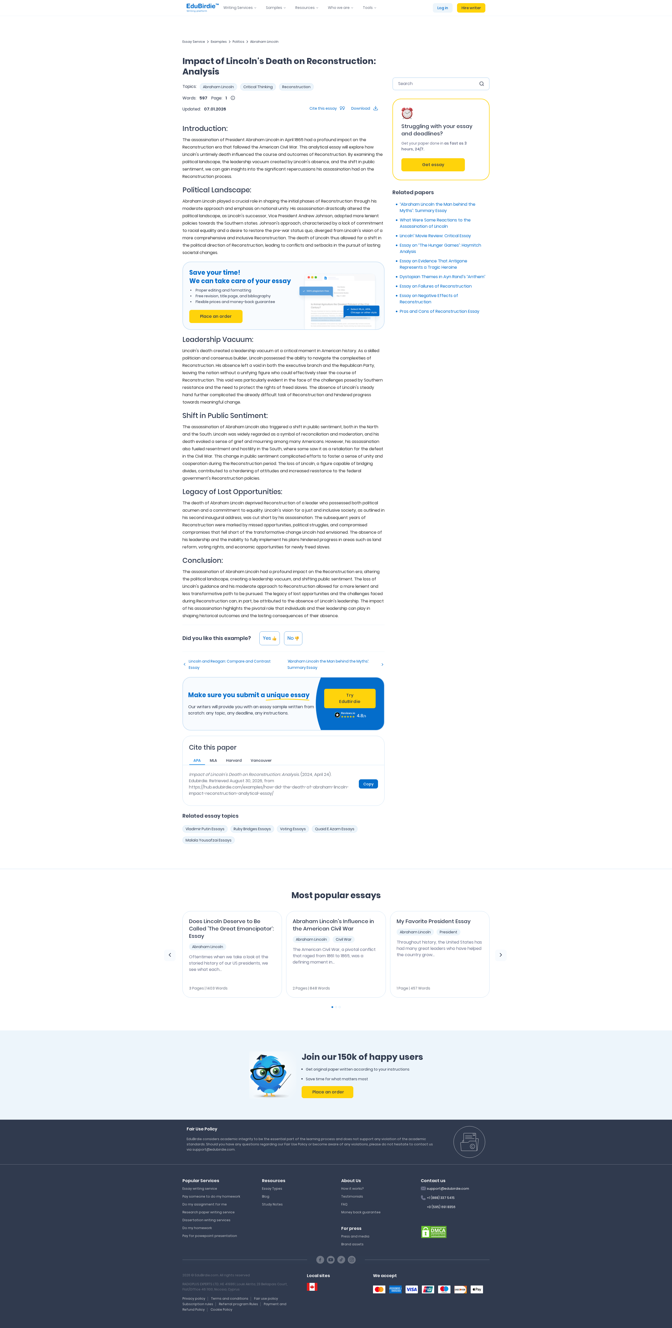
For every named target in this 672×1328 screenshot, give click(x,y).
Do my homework (197, 1228)
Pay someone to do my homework (211, 1196)
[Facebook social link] (320, 1260)
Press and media (355, 1236)
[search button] (481, 83)
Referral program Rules (238, 1304)
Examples (219, 41)
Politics (238, 41)
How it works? (352, 1188)
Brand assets (352, 1244)
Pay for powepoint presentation (209, 1236)
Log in (442, 7)
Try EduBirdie (350, 698)
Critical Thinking (258, 86)
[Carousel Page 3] (340, 1007)
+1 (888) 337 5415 (441, 1197)
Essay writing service (199, 1188)
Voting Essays (293, 829)
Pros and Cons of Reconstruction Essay (439, 311)
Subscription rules (197, 1304)
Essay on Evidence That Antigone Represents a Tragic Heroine (433, 264)
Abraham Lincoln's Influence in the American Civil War (333, 925)
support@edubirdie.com (448, 1188)
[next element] (501, 955)
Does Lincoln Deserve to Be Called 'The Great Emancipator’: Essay (231, 929)
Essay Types (272, 1188)
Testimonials (352, 1196)
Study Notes (272, 1204)
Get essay (433, 165)
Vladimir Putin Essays (205, 829)
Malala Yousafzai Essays (209, 840)
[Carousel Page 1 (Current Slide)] (332, 1007)
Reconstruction (296, 86)
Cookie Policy (221, 1309)
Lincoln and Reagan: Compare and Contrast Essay (230, 664)
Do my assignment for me (204, 1204)
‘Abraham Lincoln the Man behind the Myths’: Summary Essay (328, 664)
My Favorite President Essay (434, 921)
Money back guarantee (361, 1212)
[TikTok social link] (341, 1260)
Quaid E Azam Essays (334, 829)
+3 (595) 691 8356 (441, 1207)
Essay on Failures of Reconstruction (436, 286)
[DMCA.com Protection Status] (434, 1231)
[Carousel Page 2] (336, 1007)
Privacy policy (193, 1298)
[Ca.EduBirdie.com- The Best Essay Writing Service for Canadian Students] (312, 1287)
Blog (265, 1196)
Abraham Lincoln (264, 41)
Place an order (216, 316)
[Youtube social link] (331, 1260)
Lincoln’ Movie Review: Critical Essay (435, 236)
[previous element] (170, 955)
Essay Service (193, 41)
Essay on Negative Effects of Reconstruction (429, 299)
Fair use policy (266, 1298)
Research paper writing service (208, 1212)
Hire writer (471, 7)
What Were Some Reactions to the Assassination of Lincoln (435, 223)
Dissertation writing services (206, 1220)
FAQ (344, 1204)
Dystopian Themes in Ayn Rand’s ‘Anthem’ (442, 277)
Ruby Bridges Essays (252, 829)
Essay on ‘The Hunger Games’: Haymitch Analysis (440, 248)
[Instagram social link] (352, 1260)
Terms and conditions (229, 1298)
